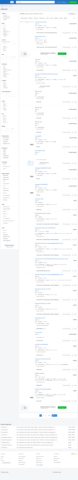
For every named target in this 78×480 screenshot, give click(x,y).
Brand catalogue (21, 464)
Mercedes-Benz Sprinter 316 (6, 439)
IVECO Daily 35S (4, 429)
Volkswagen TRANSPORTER (41, 184)
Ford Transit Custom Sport (41, 22)
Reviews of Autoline (22, 462)
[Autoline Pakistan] (5, 2)
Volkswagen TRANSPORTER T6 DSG (43, 168)
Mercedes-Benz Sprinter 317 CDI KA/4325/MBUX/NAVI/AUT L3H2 (49, 243)
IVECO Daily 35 (4, 427)
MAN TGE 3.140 (38, 91)
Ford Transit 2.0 (4, 434)
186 (49, 415)
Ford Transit (37, 59)
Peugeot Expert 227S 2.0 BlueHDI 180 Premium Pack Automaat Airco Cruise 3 (51, 258)
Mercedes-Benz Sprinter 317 (6, 437)
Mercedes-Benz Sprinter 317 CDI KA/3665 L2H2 (45, 227)
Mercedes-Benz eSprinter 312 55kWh (43, 389)
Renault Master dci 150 (40, 318)
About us (2, 456)
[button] (73, 33)
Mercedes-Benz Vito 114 (40, 36)
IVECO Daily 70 (4, 447)
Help (2, 458)
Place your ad (62, 53)
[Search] (17, 2)
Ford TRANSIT (38, 136)
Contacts (2, 460)
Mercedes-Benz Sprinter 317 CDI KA (43, 213)
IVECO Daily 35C (4, 432)
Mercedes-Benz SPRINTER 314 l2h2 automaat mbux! (46, 74)
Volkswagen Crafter (39, 198)
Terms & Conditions (22, 456)
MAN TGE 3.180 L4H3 (39, 373)
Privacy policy (21, 458)
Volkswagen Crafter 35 (5, 442)
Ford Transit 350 (38, 332)
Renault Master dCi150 (40, 150)
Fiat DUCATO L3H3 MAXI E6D (41, 344)
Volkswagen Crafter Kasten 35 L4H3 (43, 358)
